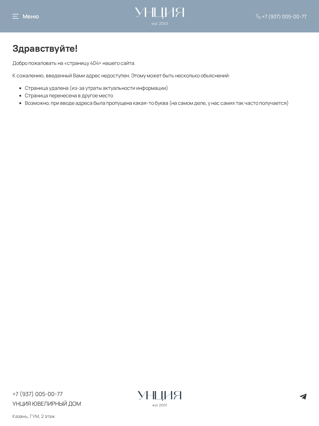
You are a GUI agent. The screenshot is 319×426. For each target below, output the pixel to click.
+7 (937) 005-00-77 (284, 16)
